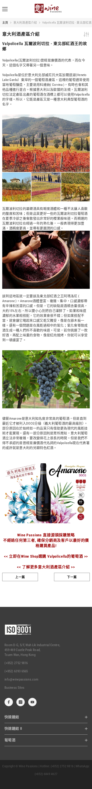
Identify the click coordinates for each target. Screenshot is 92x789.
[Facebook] (8, 702)
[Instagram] (20, 702)
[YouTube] (32, 702)
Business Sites (14, 688)
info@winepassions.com (21, 679)
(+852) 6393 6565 (16, 671)
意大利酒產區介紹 (25, 22)
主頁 (5, 22)
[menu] (5, 9)
